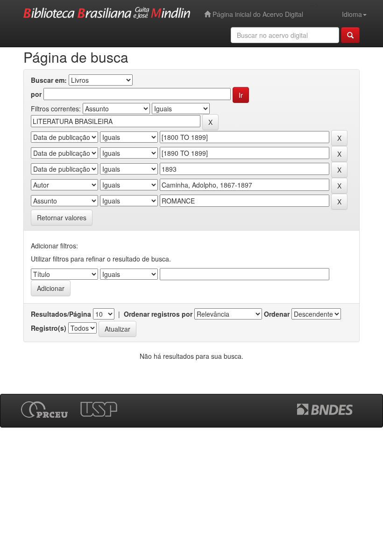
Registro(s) (48, 328)
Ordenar (277, 314)
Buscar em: (49, 80)
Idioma (352, 14)
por (36, 94)
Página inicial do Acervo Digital (257, 14)
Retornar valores (61, 217)
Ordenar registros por (158, 314)
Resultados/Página (61, 314)
